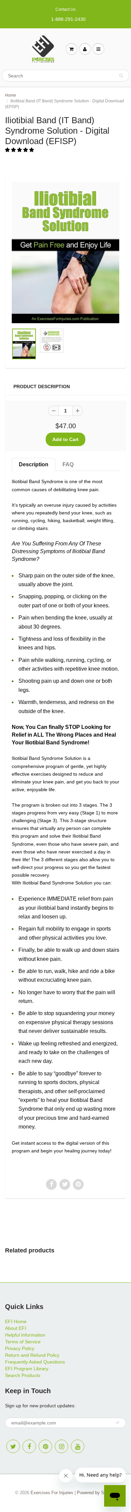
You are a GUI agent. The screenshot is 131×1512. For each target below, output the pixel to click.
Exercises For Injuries (52, 1492)
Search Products (22, 1375)
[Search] (121, 75)
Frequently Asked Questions (35, 1362)
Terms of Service (23, 1341)
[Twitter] (13, 1446)
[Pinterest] (45, 1446)
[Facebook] (29, 1446)
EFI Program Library (26, 1368)
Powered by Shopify (96, 1492)
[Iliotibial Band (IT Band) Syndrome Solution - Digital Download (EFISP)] (65, 252)
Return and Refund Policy (32, 1355)
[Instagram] (61, 1446)
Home (10, 95)
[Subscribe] (117, 1422)
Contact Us (65, 9)
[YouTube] (77, 1446)
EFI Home (16, 1321)
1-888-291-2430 (68, 19)
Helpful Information (25, 1335)
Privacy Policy (19, 1348)
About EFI (15, 1328)
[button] (20, 150)
